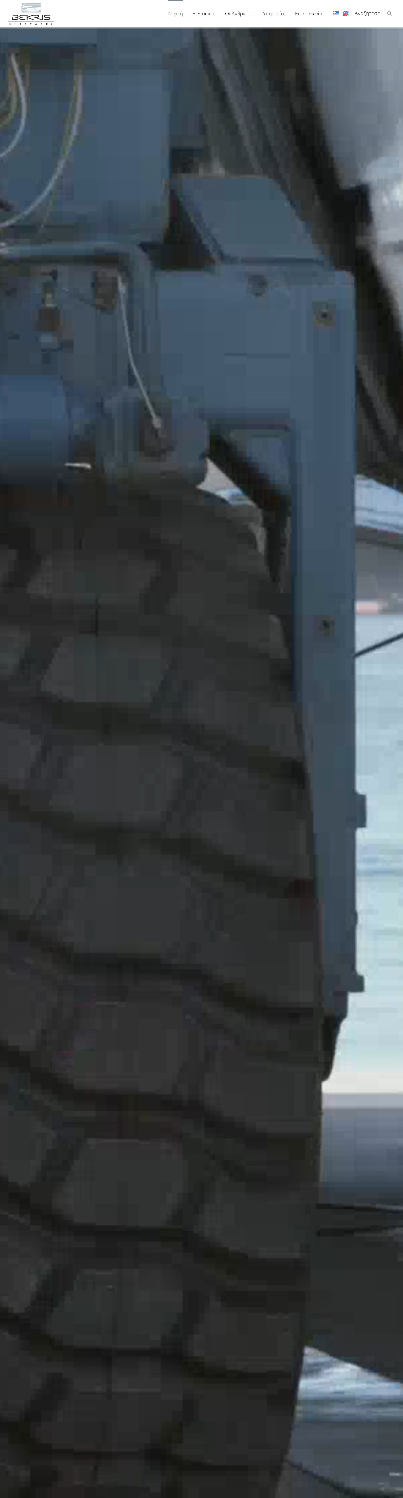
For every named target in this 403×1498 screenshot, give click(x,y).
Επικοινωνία (308, 13)
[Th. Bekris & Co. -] (31, 13)
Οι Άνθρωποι (239, 13)
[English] (346, 13)
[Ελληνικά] (337, 13)
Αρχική (175, 13)
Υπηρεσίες (274, 13)
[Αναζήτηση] (389, 13)
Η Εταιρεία (204, 13)
